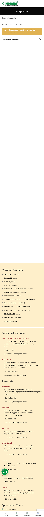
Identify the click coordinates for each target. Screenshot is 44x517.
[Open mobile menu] (40, 4)
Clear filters (8, 24)
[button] (4, 471)
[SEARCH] (39, 39)
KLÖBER (20, 24)
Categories (21, 12)
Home (4, 18)
